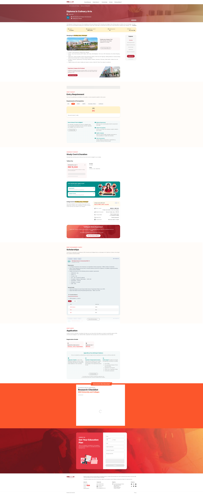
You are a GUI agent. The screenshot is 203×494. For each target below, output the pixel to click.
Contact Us (130, 56)
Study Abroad (96, 2)
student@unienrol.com (102, 488)
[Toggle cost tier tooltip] (84, 164)
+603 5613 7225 (100, 485)
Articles (110, 2)
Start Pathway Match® (94, 235)
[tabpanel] (93, 306)
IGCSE (78, 103)
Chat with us (100, 486)
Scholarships (104, 2)
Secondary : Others (92, 103)
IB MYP (84, 103)
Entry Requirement (130, 42)
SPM (73, 103)
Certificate (101, 103)
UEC (68, 103)
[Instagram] (133, 484)
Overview (131, 40)
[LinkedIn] (133, 486)
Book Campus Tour (72, 75)
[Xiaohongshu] (135, 486)
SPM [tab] (70, 301)
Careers (85, 485)
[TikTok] (131, 486)
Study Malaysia (87, 2)
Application (131, 49)
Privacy (135, 492)
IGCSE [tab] (75, 301)
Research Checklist (131, 51)
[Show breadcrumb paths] (67, 5)
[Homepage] (70, 2)
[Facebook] (131, 484)
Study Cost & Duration (131, 44)
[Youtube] (135, 484)
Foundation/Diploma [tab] (73, 294)
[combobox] (108, 440)
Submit (115, 465)
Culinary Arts (94, 229)
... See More (134, 25)
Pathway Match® (118, 2)
